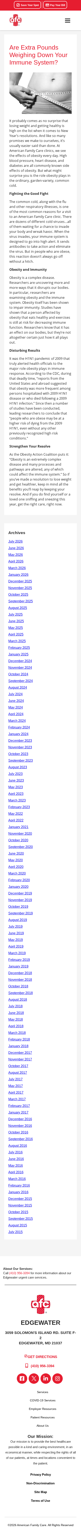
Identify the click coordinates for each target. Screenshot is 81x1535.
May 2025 (15, 628)
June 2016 (16, 1159)
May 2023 (15, 787)
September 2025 (20, 601)
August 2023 (17, 767)
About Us (43, 1425)
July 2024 (15, 694)
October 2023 (18, 754)
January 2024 (18, 734)
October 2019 (18, 906)
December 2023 (20, 740)
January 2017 (18, 1112)
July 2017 (15, 1079)
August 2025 (17, 608)
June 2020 (16, 853)
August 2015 (17, 1225)
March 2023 (17, 800)
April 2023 (15, 794)
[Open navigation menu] (67, 20)
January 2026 (18, 574)
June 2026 (16, 548)
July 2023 (15, 774)
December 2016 (20, 1119)
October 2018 (18, 986)
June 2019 (16, 933)
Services (42, 1392)
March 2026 (17, 568)
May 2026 (15, 554)
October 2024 (18, 674)
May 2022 (15, 813)
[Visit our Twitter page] (34, 1378)
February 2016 (19, 1185)
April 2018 (15, 1026)
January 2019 (18, 966)
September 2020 (20, 847)
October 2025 (18, 594)
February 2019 (19, 960)
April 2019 (15, 946)
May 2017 (15, 1086)
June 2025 (16, 621)
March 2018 (17, 1033)
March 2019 (17, 953)
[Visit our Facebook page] (22, 1378)
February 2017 (19, 1106)
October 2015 (18, 1212)
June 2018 (16, 1013)
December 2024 (20, 661)
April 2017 (15, 1092)
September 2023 (20, 760)
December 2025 (20, 581)
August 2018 (17, 999)
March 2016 (17, 1179)
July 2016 (15, 1152)
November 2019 (20, 900)
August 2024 (17, 687)
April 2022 (15, 820)
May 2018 (15, 1019)
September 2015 (20, 1218)
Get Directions (42, 1357)
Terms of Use (40, 1500)
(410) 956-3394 (19, 1273)
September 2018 (20, 993)
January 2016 (18, 1192)
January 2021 (18, 827)
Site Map (40, 1492)
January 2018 (18, 1046)
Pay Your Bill (57, 5)
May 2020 (15, 860)
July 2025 (15, 614)
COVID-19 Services (42, 1400)
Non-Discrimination (40, 1483)
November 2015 (20, 1205)
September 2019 (20, 913)
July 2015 (15, 1232)
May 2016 (15, 1165)
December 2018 (20, 973)
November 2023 (20, 747)
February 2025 (19, 647)
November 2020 (20, 833)
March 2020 (17, 873)
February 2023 (19, 807)
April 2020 (15, 867)
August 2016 (17, 1145)
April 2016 (15, 1172)
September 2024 (20, 681)
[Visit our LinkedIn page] (45, 1378)
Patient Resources (43, 1417)
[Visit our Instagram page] (57, 1378)
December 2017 (20, 1052)
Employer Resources (42, 1409)
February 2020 (19, 880)
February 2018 (19, 1039)
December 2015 (20, 1199)
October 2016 (18, 1132)
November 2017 (20, 1059)
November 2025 (20, 588)
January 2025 (18, 654)
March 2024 (17, 720)
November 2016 (20, 1125)
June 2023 (16, 780)
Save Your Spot (29, 5)
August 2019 (17, 920)
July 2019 (15, 926)
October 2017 (18, 1066)
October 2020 (18, 840)
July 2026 (15, 541)
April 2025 (15, 634)
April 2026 (15, 561)
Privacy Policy (40, 1474)
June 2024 (16, 701)
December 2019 (20, 893)
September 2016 (20, 1139)
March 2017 (17, 1099)
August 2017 (17, 1072)
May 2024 (15, 707)
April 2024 (15, 714)
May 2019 (15, 940)
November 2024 (20, 667)
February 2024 (19, 727)
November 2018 (20, 979)
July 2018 (15, 1006)
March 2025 (17, 641)
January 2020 (18, 886)
